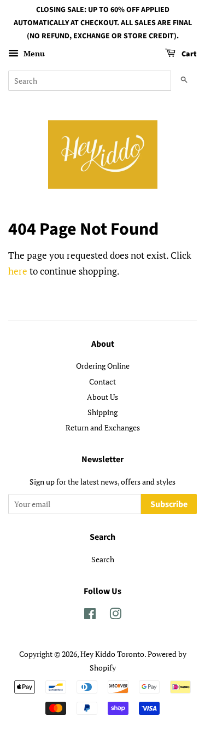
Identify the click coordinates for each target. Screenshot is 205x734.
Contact (102, 381)
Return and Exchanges (103, 427)
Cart (188, 54)
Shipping (102, 412)
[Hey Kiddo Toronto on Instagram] (115, 615)
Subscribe (169, 504)
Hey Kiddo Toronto (112, 654)
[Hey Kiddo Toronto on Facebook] (90, 615)
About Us (102, 397)
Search (102, 559)
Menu (33, 54)
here (17, 271)
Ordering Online (103, 365)
